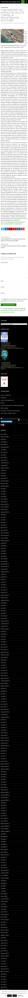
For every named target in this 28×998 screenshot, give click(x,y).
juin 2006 (3, 885)
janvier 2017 (3, 592)
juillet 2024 (3, 442)
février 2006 (3, 893)
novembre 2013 (4, 680)
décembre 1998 (4, 930)
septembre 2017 (4, 571)
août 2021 (3, 470)
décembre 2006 (4, 870)
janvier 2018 (3, 561)
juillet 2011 (3, 750)
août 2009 (3, 802)
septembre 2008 (4, 831)
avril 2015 (3, 641)
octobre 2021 (4, 465)
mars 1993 (3, 981)
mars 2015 (3, 644)
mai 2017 (3, 582)
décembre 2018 (4, 532)
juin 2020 (3, 488)
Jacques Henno (9, 23)
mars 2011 (3, 758)
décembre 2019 (4, 504)
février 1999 (3, 927)
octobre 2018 (4, 538)
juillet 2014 (3, 660)
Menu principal (26, 1)
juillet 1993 (3, 974)
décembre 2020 (4, 480)
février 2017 (3, 590)
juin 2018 (3, 548)
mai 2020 (3, 491)
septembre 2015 (4, 628)
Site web (3, 293)
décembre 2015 (4, 621)
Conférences (3, 397)
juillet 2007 (3, 857)
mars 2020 (3, 496)
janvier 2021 (3, 478)
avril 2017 (3, 584)
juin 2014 (3, 662)
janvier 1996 (3, 950)
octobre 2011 (4, 743)
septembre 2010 (4, 769)
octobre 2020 (4, 483)
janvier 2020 (3, 501)
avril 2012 (3, 727)
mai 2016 (3, 608)
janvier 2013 (3, 706)
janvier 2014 (3, 675)
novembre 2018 (4, 535)
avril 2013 (3, 699)
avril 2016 (3, 610)
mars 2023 (3, 449)
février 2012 (3, 732)
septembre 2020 (4, 486)
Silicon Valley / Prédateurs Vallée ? (8, 413)
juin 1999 (3, 924)
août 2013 (3, 688)
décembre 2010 (4, 763)
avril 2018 (3, 553)
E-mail (3, 287)
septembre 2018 (4, 540)
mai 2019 (3, 519)
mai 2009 (3, 810)
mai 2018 (3, 551)
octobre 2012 (4, 714)
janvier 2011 (3, 761)
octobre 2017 (4, 569)
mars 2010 (3, 784)
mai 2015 (3, 639)
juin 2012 (3, 722)
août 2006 (3, 880)
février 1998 (3, 940)
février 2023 (3, 452)
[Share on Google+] (11, 229)
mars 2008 (3, 847)
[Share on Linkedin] (19, 229)
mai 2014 (3, 665)
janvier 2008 (3, 852)
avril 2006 (3, 891)
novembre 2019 (4, 506)
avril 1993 (3, 979)
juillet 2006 (3, 883)
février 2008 (3, 849)
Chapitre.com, (10, 348)
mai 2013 (3, 696)
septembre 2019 (4, 512)
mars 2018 (3, 556)
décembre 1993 (4, 969)
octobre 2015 (4, 626)
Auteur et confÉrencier (6, 395)
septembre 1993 (4, 971)
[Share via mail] (23, 229)
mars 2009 (3, 815)
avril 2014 (3, 667)
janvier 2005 (3, 906)
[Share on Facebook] (7, 229)
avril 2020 (3, 493)
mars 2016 (3, 613)
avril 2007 (3, 862)
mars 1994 (3, 963)
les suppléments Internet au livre (9, 345)
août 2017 (3, 574)
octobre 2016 (4, 597)
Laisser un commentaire (19, 23)
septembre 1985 (4, 989)
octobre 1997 (4, 943)
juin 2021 (3, 473)
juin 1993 (3, 976)
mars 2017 (3, 587)
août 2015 (3, 631)
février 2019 (3, 527)
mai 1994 (3, 961)
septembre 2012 (4, 717)
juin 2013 (3, 693)
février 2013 (3, 704)
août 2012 (3, 719)
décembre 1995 (4, 953)
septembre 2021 (4, 467)
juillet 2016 (3, 602)
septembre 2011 (4, 745)
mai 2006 (3, 888)
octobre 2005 (4, 901)
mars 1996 (3, 948)
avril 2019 (3, 522)
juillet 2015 (3, 634)
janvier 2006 (3, 896)
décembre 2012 (4, 709)
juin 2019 (3, 517)
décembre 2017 (4, 564)
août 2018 (3, 543)
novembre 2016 (4, 595)
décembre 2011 (4, 737)
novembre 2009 (4, 795)
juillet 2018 (3, 545)
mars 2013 (3, 701)
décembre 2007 (4, 854)
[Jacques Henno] (22, 421)
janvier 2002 (3, 917)
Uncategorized (4, 7)
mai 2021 (3, 475)
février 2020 (3, 499)
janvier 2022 (3, 460)
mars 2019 (3, 525)
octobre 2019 (4, 509)
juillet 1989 (3, 987)
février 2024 (3, 444)
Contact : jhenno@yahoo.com (7, 400)
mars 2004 (3, 909)
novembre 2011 (4, 740)
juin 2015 (3, 636)
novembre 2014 (4, 654)
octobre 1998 (4, 932)
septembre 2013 (4, 686)
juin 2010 (3, 776)
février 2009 (3, 818)
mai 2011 (3, 756)
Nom (2, 281)
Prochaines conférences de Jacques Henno (10, 410)
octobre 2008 (4, 828)
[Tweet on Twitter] (3, 229)
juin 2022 (3, 455)
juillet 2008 (3, 836)
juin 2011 (3, 753)
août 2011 (3, 748)
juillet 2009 (3, 805)
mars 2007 (3, 865)
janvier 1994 (3, 966)
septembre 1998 (4, 935)
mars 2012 (3, 730)
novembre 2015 (4, 623)
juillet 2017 (3, 577)
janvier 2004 (3, 911)
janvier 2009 (3, 821)
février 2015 (3, 647)
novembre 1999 (4, 919)
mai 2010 (3, 779)
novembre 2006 (4, 872)
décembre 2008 (4, 823)
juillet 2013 (3, 691)
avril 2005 (3, 904)
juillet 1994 (3, 958)
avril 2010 (3, 782)
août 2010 (3, 771)
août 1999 (3, 922)
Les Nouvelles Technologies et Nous (11, 2)
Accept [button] (9, 995)
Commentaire (4, 262)
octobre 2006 (4, 875)
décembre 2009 (4, 792)
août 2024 (3, 439)
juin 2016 (3, 605)
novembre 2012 (4, 712)
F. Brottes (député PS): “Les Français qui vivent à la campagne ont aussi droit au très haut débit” (13, 239)
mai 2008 (3, 841)
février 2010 (3, 787)
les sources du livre (6, 344)
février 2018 (3, 558)
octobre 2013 (4, 683)
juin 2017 (3, 579)
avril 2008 (3, 844)
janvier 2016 (3, 618)
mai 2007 (3, 859)
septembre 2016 (4, 600)
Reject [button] (14, 995)
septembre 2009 (4, 800)
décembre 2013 (4, 678)
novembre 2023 (4, 447)
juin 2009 (3, 808)
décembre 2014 (4, 652)
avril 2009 (3, 813)
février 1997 (3, 945)
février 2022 (3, 457)
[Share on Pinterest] (15, 229)
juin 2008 (3, 839)
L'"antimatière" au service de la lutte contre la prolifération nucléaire (14, 246)
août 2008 (3, 834)
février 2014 (3, 673)
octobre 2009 (4, 797)
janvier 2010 (3, 789)
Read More (20, 995)
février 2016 (3, 615)
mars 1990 (3, 984)
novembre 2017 (4, 566)
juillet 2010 (3, 774)
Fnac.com (3, 349)
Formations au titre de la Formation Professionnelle (12, 405)
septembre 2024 (4, 436)
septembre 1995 (4, 956)
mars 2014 (3, 670)
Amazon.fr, (3, 348)
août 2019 (3, 514)
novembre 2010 (4, 766)
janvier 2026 (3, 434)
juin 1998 (3, 937)
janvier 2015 (3, 649)
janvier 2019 (3, 530)
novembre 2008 (4, 826)
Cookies (2, 402)
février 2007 (3, 867)
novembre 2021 (4, 462)
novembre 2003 (4, 914)
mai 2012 (3, 724)
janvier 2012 (3, 735)
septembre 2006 (4, 878)
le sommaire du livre (6, 342)
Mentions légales (4, 408)
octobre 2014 (4, 657)
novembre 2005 (4, 898)
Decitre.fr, (18, 348)
